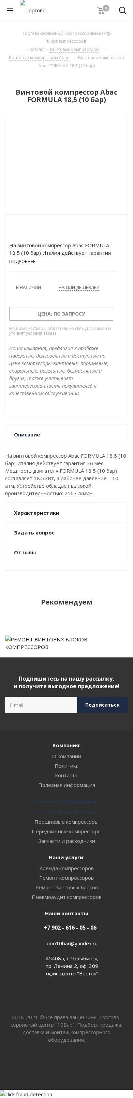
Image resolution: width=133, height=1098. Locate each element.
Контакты (66, 775)
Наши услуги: (67, 857)
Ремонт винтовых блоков (66, 887)
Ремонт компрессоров (66, 877)
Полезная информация (66, 784)
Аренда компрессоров (67, 868)
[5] (38, 230)
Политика (66, 765)
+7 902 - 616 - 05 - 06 (70, 927)
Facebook (75, 1065)
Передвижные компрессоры (67, 831)
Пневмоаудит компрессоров (67, 896)
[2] (19, 230)
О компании (66, 756)
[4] (32, 230)
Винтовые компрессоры (66, 812)
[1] (12, 230)
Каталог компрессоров (66, 801)
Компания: (66, 745)
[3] (25, 230)
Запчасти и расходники (66, 840)
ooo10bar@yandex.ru (72, 943)
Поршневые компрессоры (66, 821)
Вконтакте (58, 1065)
